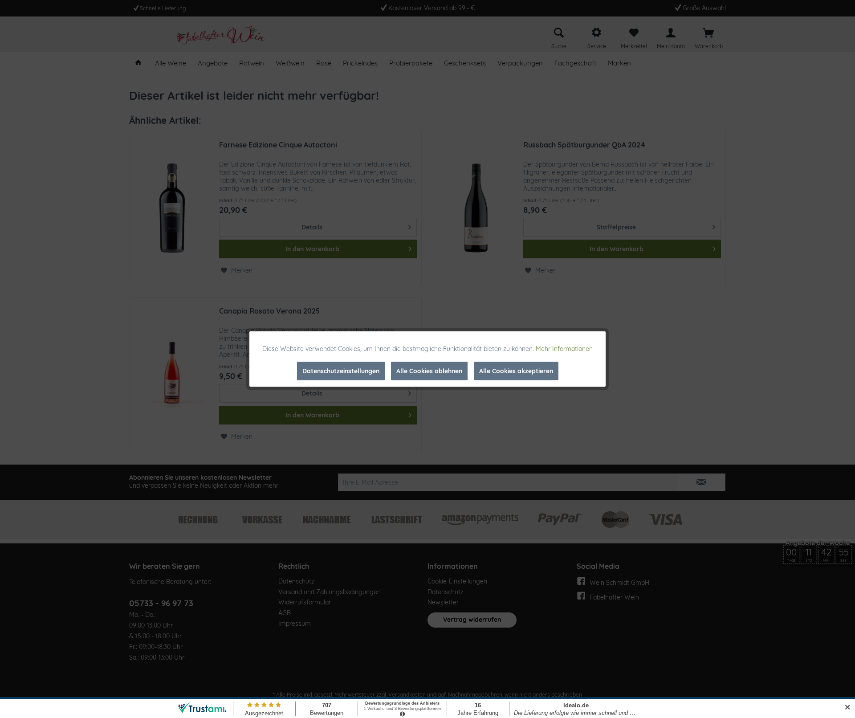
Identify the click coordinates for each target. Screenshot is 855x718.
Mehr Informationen (564, 349)
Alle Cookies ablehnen (429, 371)
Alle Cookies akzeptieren (516, 371)
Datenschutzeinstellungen (340, 371)
